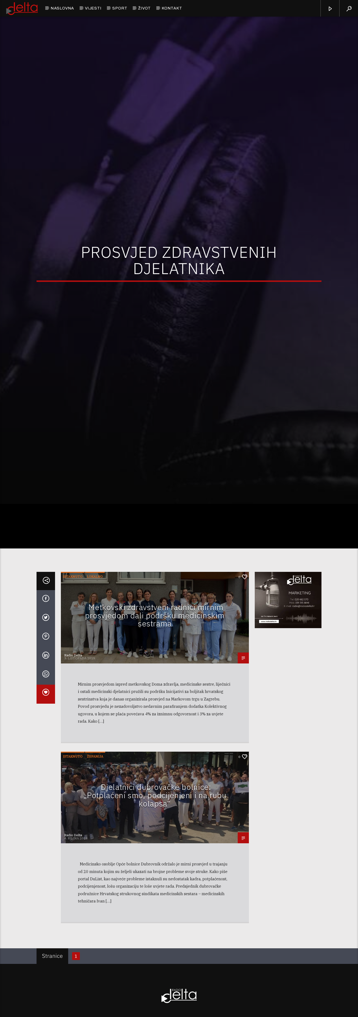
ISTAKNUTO (73, 625)
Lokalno (95, 625)
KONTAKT (172, 8)
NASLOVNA (62, 8)
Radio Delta (73, 703)
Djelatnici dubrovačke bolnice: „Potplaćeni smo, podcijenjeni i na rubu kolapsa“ (154, 843)
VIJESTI (93, 8)
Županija (95, 805)
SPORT (119, 8)
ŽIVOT (144, 8)
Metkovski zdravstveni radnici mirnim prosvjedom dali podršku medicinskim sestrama (155, 663)
